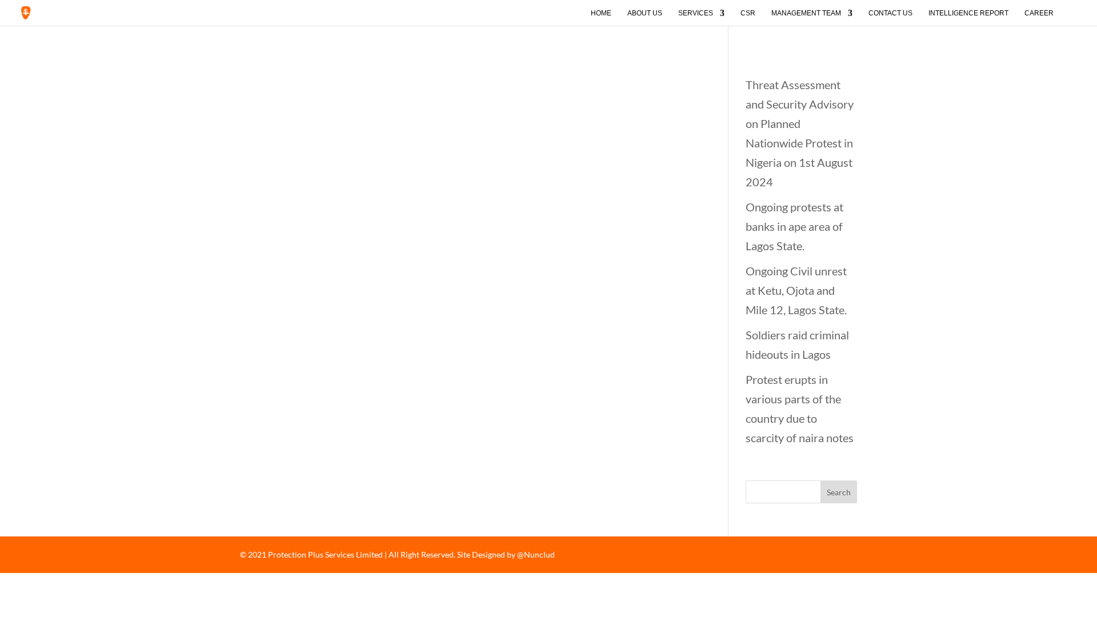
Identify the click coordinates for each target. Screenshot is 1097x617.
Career (1039, 13)
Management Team (806, 13)
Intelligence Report (968, 13)
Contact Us (890, 13)
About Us (644, 13)
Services (695, 13)
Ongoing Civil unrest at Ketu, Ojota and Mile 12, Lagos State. (796, 290)
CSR (747, 13)
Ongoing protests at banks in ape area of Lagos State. (794, 226)
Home (601, 13)
